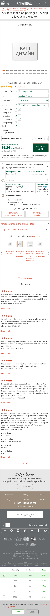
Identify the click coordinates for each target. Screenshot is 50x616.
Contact (42, 499)
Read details (6, 308)
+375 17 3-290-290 (17, 558)
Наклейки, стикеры (9, 252)
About (41, 494)
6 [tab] (23, 71)
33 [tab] (34, 78)
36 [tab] (46, 78)
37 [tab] (25, 81)
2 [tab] (7, 71)
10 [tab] (38, 71)
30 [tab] (23, 78)
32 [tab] (30, 78)
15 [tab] (11, 74)
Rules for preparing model (38, 525)
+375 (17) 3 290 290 (26, 503)
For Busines (8, 494)
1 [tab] (4, 71)
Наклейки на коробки (19, 253)
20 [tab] (30, 74)
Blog (8, 499)
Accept (18, 612)
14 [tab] (7, 74)
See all (25, 463)
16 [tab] (15, 74)
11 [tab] (42, 71)
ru (3, 525)
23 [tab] (42, 74)
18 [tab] (23, 74)
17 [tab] (19, 74)
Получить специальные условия (13, 214)
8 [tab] (30, 71)
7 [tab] (27, 71)
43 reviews (21, 87)
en (7, 525)
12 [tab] (46, 71)
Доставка (10, 180)
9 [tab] (34, 71)
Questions (25, 499)
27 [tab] (11, 78)
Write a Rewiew (26, 278)
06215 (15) (35, 236)
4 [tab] (15, 71)
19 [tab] (27, 74)
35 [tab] (42, 78)
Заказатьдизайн (37, 214)
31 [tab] (27, 78)
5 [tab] (19, 71)
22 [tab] (38, 74)
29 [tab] (19, 78)
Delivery (25, 494)
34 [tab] (38, 78)
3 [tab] (11, 71)
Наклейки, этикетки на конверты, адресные (29, 256)
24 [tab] (46, 74)
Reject (32, 612)
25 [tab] (4, 78)
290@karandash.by (25, 506)
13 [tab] (4, 74)
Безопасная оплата (13, 196)
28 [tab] (15, 78)
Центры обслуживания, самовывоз (20, 168)
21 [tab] (34, 74)
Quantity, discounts (10, 138)
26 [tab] (7, 78)
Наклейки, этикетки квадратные (39, 253)
